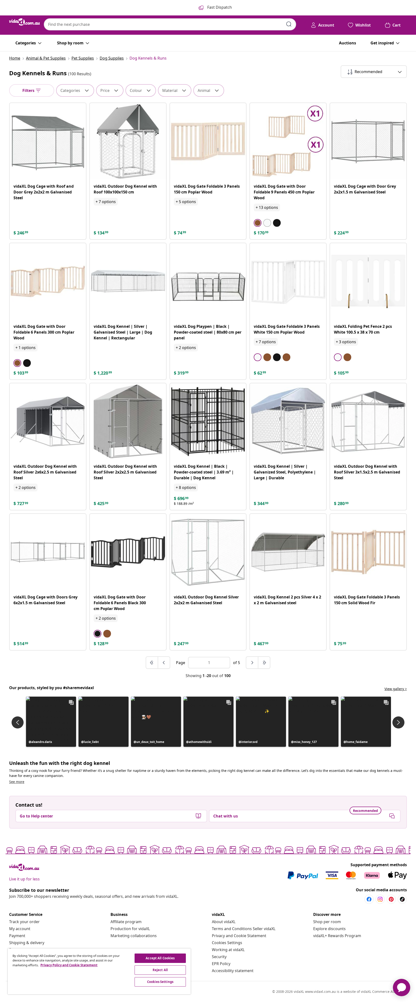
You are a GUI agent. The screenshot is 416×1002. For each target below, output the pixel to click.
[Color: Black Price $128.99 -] (27, 363)
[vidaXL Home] (24, 22)
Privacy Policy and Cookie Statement (69, 965)
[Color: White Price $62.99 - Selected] (257, 357)
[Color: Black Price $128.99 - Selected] (97, 634)
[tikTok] (402, 899)
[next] (252, 662)
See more (16, 781)
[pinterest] (391, 899)
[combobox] (170, 24)
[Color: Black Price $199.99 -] (277, 223)
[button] (51, 722)
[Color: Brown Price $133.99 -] (286, 357)
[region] (99, 971)
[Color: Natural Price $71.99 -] (267, 357)
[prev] (164, 662)
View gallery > (395, 688)
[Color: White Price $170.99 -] (267, 223)
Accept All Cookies (160, 958)
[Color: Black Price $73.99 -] (277, 357)
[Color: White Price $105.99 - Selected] (338, 357)
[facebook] (369, 899)
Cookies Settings (227, 942)
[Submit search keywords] (289, 24)
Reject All (160, 970)
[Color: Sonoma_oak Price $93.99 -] (347, 357)
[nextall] (264, 662)
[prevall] (152, 662)
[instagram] (380, 899)
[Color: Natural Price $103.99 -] (107, 634)
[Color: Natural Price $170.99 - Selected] (257, 223)
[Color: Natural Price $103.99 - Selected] (17, 363)
